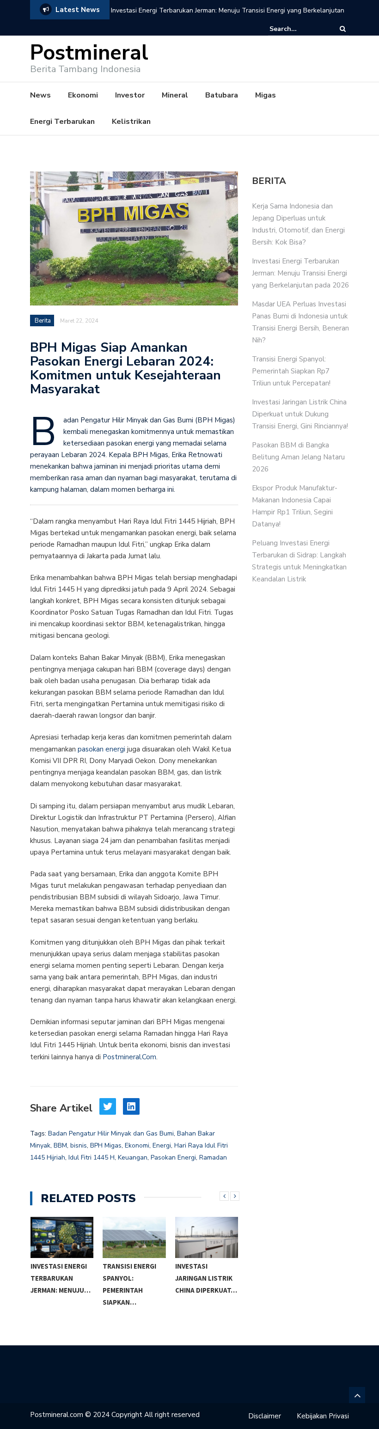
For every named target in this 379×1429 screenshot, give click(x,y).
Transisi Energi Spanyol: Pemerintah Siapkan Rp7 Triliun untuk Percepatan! (291, 371)
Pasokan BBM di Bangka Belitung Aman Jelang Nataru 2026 (298, 457)
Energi (162, 1145)
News (40, 95)
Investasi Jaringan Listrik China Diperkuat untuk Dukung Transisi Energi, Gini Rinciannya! (300, 414)
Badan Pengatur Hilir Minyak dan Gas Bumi (111, 1133)
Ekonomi (83, 95)
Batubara (221, 95)
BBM (60, 1145)
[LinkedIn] (131, 1106)
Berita (43, 321)
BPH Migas (106, 1145)
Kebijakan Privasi (323, 1416)
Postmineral (89, 53)
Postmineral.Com (129, 1057)
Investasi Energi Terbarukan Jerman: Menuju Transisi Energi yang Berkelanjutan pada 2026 (227, 16)
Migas (265, 95)
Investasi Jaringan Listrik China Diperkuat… (134, 1278)
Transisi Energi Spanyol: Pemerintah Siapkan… (57, 1284)
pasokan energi (101, 749)
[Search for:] (297, 29)
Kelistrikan (131, 121)
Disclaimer (264, 1416)
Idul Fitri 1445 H (91, 1157)
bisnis (78, 1145)
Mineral (175, 95)
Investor (130, 95)
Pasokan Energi (173, 1157)
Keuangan (132, 1157)
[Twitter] (107, 1106)
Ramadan (213, 1157)
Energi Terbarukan (62, 121)
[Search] (342, 29)
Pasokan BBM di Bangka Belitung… (201, 1278)
